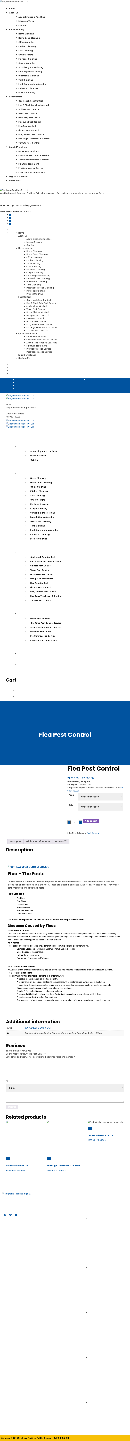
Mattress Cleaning (27, 59)
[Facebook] (5, 1215)
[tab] (15, 841)
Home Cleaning (26, 33)
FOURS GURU (62, 1438)
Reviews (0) (61, 841)
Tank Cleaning (25, 80)
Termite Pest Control (28, 143)
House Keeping (16, 29)
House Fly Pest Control (29, 117)
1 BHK (27, 1027)
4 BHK (48, 1027)
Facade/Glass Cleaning (30, 71)
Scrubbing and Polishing (30, 67)
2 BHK (34, 1027)
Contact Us (15, 180)
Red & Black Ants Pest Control (33, 105)
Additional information (38, 841)
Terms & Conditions (61, 1203)
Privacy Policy (59, 1208)
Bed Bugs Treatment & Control (34, 138)
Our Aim (22, 25)
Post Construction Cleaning (32, 84)
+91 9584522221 (13, 416)
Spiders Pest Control (28, 109)
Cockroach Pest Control (30, 101)
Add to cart (91, 820)
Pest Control (15, 96)
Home (12, 8)
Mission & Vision (26, 21)
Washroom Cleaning (28, 75)
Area (71, 795)
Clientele (56, 1213)
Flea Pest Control (27, 126)
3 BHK (41, 1027)
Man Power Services (28, 151)
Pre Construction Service (31, 168)
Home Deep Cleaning (29, 38)
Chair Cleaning (26, 54)
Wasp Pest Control (27, 113)
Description (16, 841)
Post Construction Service (31, 172)
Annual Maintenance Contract (33, 159)
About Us (13, 12)
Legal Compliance (18, 176)
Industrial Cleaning (28, 88)
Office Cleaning (26, 42)
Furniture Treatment (28, 164)
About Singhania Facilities (31, 17)
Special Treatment (18, 147)
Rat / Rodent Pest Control (31, 134)
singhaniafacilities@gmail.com (25, 205)
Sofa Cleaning (25, 50)
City (71, 805)
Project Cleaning (26, 92)
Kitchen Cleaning (27, 46)
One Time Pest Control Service (33, 155)
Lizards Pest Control (28, 130)
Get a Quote (95, 379)
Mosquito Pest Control (29, 122)
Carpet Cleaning (26, 63)
